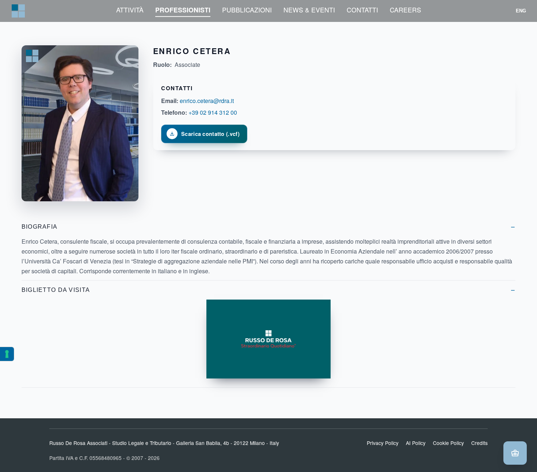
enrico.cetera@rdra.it (207, 100)
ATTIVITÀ (130, 9)
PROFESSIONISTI (182, 9)
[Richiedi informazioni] (515, 453)
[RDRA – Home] (18, 11)
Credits (479, 442)
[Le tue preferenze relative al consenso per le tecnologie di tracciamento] (7, 354)
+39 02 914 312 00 (212, 112)
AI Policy (416, 442)
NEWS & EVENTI (309, 9)
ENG (521, 11)
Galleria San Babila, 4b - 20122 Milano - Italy (227, 442)
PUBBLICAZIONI (247, 9)
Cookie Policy (448, 442)
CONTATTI (362, 9)
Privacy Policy (383, 442)
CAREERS (405, 9)
